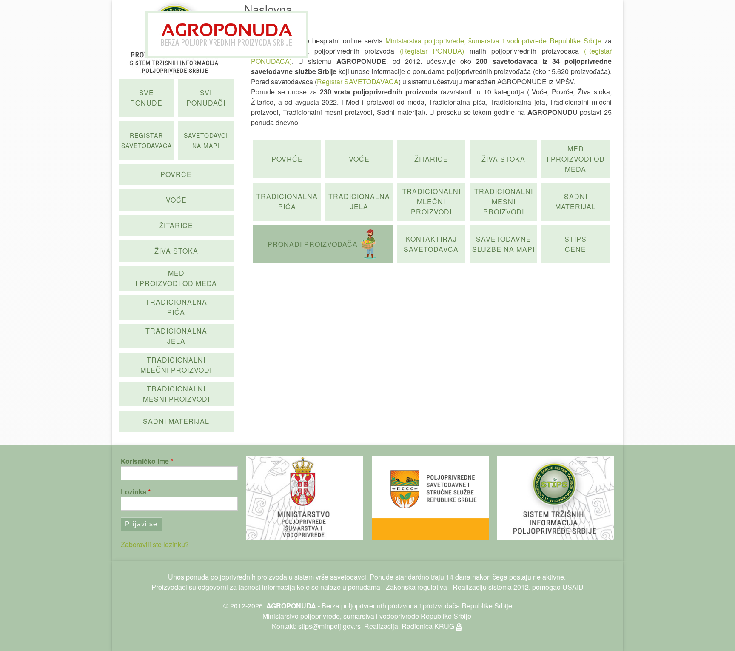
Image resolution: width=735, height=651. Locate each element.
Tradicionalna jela (359, 201)
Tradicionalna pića (287, 201)
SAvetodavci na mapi (206, 140)
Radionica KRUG (428, 626)
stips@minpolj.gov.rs (329, 626)
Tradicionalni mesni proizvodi (503, 201)
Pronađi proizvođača (313, 244)
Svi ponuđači (205, 98)
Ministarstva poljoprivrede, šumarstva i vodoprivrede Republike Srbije (493, 41)
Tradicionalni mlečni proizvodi (431, 201)
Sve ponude (146, 98)
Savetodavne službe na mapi (503, 244)
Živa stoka (503, 159)
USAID (573, 587)
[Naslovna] (227, 34)
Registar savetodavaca (146, 140)
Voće (359, 159)
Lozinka (133, 492)
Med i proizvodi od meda (576, 159)
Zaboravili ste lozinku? (155, 544)
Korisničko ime (145, 461)
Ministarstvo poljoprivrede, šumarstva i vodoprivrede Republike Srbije (366, 616)
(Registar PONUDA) (432, 51)
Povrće (287, 159)
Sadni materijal (575, 201)
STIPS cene (575, 244)
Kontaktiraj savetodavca (431, 244)
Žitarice (431, 159)
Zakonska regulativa (416, 587)
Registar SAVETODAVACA (358, 81)
